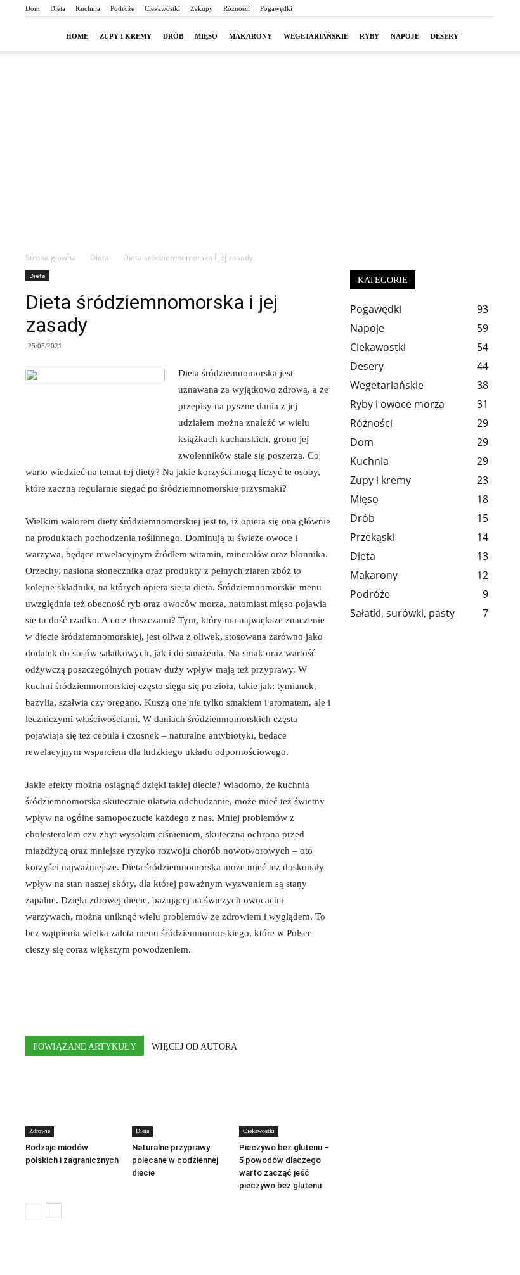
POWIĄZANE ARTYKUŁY (84, 1046)
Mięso (206, 36)
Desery (444, 36)
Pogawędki (276, 8)
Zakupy (201, 8)
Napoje (405, 36)
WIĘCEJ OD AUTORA (194, 1046)
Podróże (122, 8)
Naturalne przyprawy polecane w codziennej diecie (175, 1160)
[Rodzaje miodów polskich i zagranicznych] (72, 1105)
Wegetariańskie (315, 36)
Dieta (57, 8)
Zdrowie (39, 1130)
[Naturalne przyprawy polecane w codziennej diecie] (178, 1105)
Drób (173, 36)
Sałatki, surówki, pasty (402, 613)
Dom (32, 8)
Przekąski (372, 537)
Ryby (369, 36)
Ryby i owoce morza (397, 404)
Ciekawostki (162, 8)
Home (77, 36)
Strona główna (50, 257)
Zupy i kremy (126, 36)
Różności (236, 8)
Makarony (250, 36)
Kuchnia (87, 8)
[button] (479, 36)
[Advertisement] (260, 156)
